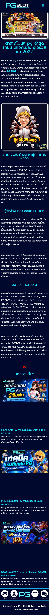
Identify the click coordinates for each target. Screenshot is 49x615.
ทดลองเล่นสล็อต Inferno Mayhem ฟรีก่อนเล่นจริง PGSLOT (23, 573)
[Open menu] (43, 5)
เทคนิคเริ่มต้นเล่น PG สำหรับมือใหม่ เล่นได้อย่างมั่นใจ (22, 502)
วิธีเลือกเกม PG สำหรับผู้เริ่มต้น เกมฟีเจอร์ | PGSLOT (23, 431)
